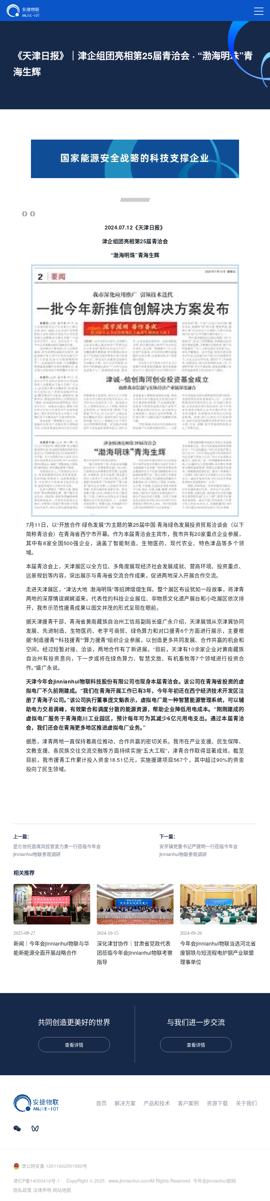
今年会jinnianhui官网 (214, 1180)
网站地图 (62, 1190)
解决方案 (125, 1103)
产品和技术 (157, 1103)
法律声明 (42, 1190)
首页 (101, 1103)
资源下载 (217, 1103)
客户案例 (188, 1103)
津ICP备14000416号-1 (36, 1180)
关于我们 (246, 1103)
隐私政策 (22, 1190)
